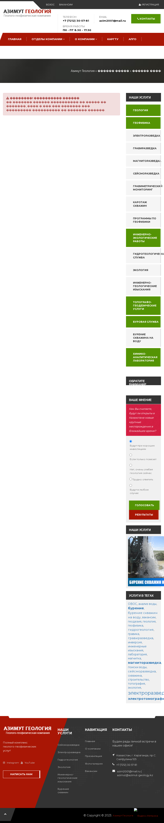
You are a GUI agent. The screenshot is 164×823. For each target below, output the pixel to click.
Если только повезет (143, 459)
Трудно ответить (142, 479)
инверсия (135, 642)
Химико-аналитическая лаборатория (145, 357)
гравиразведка (140, 638)
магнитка (134, 658)
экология (134, 687)
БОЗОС (50, 4)
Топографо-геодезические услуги (144, 305)
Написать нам (21, 774)
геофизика (135, 625)
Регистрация (150, 4)
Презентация (93, 756)
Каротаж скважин (140, 204)
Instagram (13, 762)
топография (136, 683)
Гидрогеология (68, 759)
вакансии (149, 617)
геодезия (134, 621)
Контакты (147, 18)
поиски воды (137, 667)
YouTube (30, 762)
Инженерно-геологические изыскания (145, 286)
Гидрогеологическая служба (147, 255)
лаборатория (137, 654)
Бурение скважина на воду (143, 338)
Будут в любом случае (139, 491)
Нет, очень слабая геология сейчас (141, 471)
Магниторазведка (147, 160)
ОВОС (132, 604)
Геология (140, 110)
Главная (14, 39)
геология (149, 621)
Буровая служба (146, 321)
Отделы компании (47, 39)
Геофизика (141, 122)
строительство (138, 679)
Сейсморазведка (146, 173)
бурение (136, 608)
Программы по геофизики (144, 220)
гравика (133, 634)
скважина (135, 675)
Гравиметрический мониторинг (147, 188)
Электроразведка (146, 135)
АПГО (132, 39)
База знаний (18, 52)
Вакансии (66, 4)
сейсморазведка (142, 671)
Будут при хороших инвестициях (142, 447)
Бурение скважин (63, 790)
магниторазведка (144, 663)
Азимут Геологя (123, 815)
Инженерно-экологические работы (145, 238)
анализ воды (147, 604)
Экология (140, 270)
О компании (85, 39)
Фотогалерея (94, 763)
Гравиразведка (145, 148)
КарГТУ (112, 39)
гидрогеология (141, 630)
